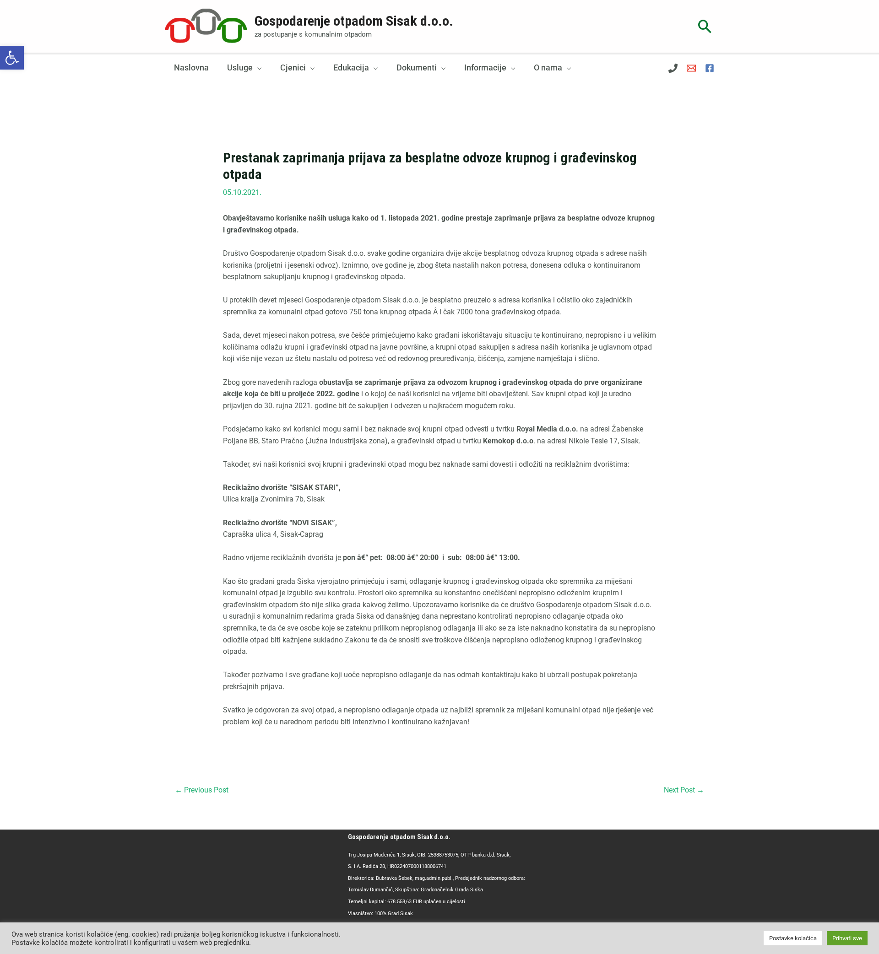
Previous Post (201, 790)
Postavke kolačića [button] (793, 938)
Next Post (684, 790)
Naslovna (191, 67)
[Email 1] (691, 68)
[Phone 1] (673, 68)
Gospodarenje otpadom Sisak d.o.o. (354, 21)
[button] (12, 58)
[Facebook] (709, 68)
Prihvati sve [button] (847, 938)
